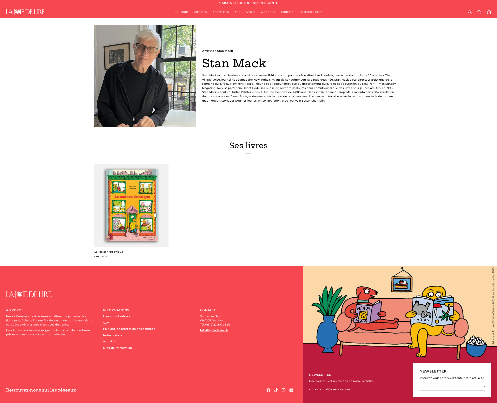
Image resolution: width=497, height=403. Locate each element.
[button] (182, 12)
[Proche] (485, 368)
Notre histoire (113, 335)
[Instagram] (284, 390)
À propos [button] (14, 310)
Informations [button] (116, 310)
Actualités (110, 341)
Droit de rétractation (117, 348)
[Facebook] (268, 390)
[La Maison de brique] (131, 205)
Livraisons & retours (116, 316)
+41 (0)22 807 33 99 (217, 324)
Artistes (208, 51)
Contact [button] (208, 310)
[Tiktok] (276, 390)
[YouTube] (291, 390)
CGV (106, 322)
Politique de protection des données (129, 329)
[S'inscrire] (481, 386)
